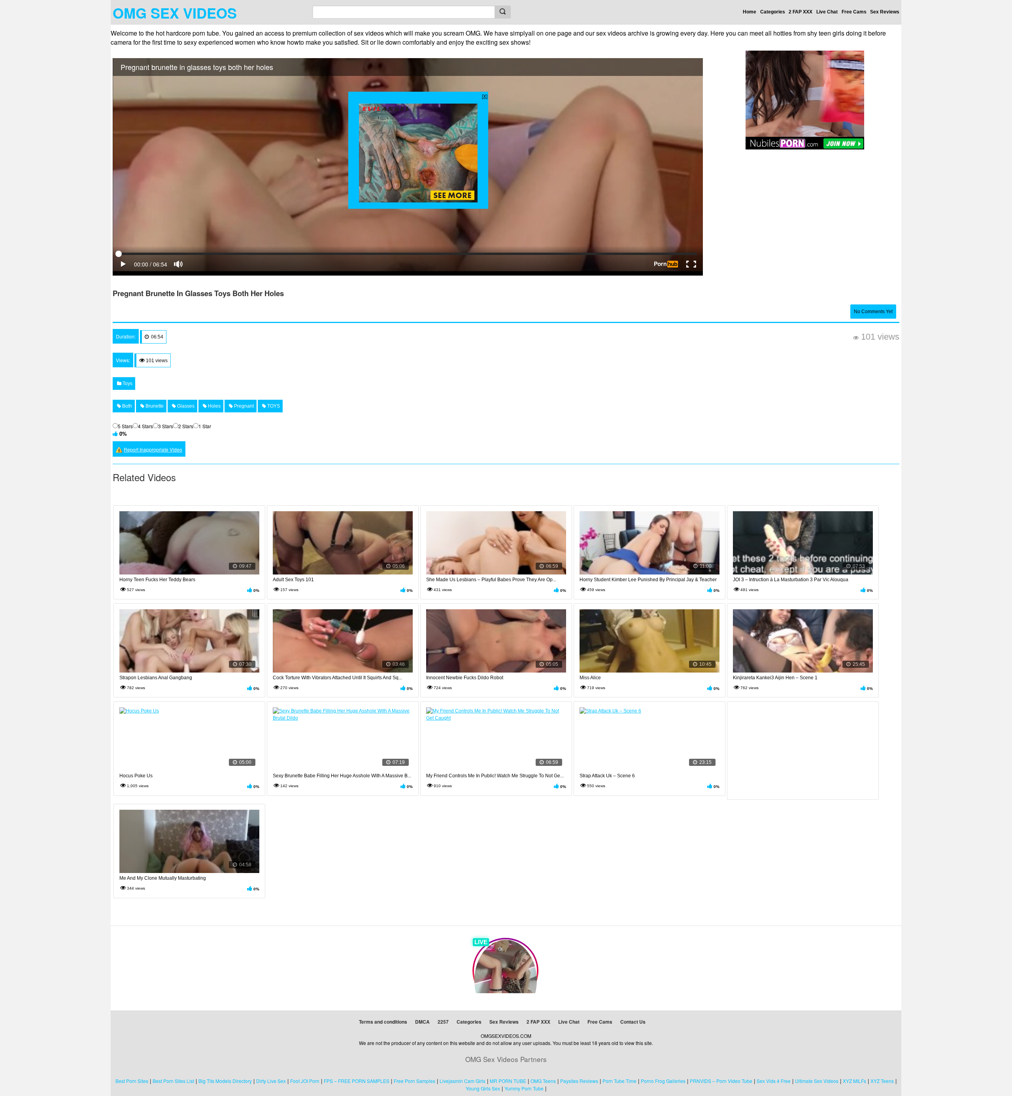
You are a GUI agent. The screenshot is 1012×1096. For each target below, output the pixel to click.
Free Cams (854, 12)
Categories (772, 12)
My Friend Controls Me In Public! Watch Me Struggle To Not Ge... (495, 776)
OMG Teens (543, 1080)
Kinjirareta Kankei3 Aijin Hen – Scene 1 (775, 677)
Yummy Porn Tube (524, 1088)
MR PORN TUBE (508, 1080)
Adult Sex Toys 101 (293, 579)
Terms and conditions (383, 1021)
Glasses (185, 406)
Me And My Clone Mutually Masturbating (162, 878)
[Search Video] (502, 12)
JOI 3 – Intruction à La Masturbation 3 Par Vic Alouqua (790, 579)
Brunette (154, 406)
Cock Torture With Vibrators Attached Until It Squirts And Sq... (337, 677)
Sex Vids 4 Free (774, 1080)
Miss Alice (590, 677)
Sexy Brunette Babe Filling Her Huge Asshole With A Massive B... (342, 776)
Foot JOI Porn (304, 1080)
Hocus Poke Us (136, 776)
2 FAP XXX (800, 12)
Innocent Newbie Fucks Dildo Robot (464, 677)
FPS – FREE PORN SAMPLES (356, 1080)
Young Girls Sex (483, 1088)
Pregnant (243, 406)
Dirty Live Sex (271, 1080)
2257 (443, 1021)
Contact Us (633, 1021)
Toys (126, 383)
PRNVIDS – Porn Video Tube (721, 1080)
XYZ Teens (882, 1080)
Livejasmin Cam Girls (462, 1080)
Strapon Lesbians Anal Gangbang (155, 677)
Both (126, 406)
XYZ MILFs (854, 1080)
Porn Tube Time (619, 1080)
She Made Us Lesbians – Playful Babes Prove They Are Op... (491, 579)
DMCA (422, 1021)
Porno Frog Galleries (663, 1080)
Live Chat (827, 12)
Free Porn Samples (414, 1080)
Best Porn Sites (131, 1080)
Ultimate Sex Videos (816, 1080)
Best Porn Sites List (173, 1080)
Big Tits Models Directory (225, 1080)
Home (749, 12)
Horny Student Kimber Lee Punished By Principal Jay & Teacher (648, 579)
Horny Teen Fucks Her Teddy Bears (157, 579)
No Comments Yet (873, 311)
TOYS (273, 406)
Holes (214, 406)
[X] (484, 96)
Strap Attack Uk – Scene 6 (607, 776)
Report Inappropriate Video (153, 449)
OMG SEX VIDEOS (175, 12)
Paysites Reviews (579, 1080)
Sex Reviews (884, 12)
